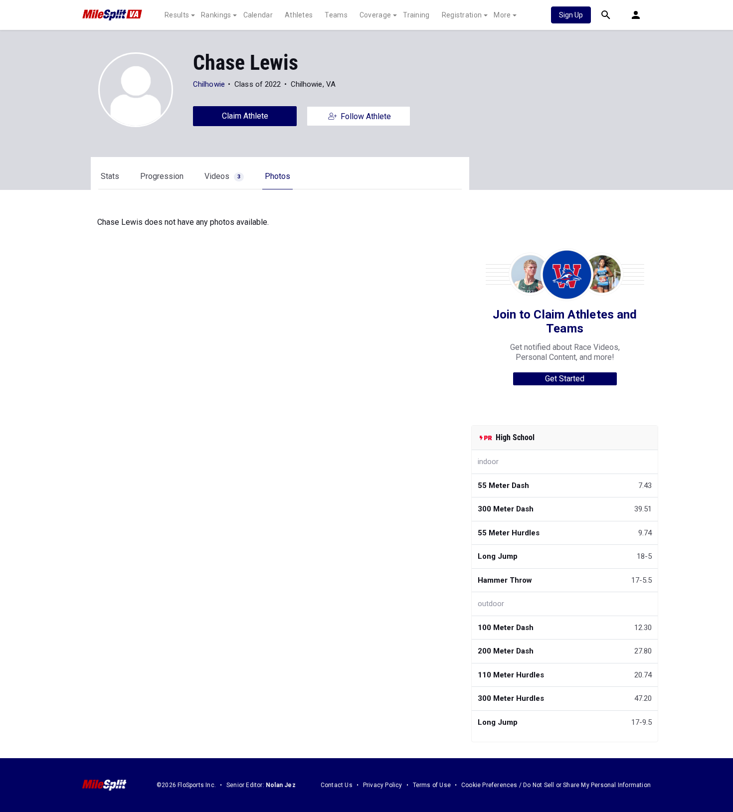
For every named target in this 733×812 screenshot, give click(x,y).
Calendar (258, 15)
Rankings (216, 15)
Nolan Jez (281, 785)
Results (177, 15)
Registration (462, 15)
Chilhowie (209, 84)
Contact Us (337, 785)
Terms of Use (432, 785)
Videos (222, 176)
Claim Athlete (245, 116)
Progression (161, 176)
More (502, 15)
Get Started (564, 378)
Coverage (375, 15)
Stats (110, 176)
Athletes (299, 15)
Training (416, 15)
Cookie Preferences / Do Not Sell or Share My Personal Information (556, 785)
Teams (336, 15)
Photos (277, 176)
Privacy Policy (382, 785)
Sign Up (571, 15)
